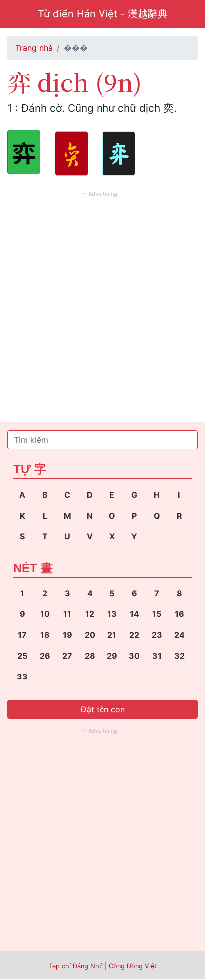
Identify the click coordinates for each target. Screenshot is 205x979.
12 (89, 614)
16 (179, 614)
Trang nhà (34, 48)
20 (90, 635)
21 (111, 635)
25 (22, 656)
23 (157, 635)
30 (134, 656)
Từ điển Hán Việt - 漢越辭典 (103, 14)
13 (112, 614)
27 (67, 656)
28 (90, 656)
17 (22, 635)
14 (134, 614)
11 (67, 614)
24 (179, 635)
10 (45, 614)
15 (156, 614)
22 (134, 635)
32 (179, 656)
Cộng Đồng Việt (133, 966)
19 (67, 635)
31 (157, 656)
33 (22, 676)
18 (45, 635)
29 (112, 656)
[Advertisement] (102, 302)
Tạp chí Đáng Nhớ (76, 966)
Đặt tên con (103, 709)
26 (45, 656)
